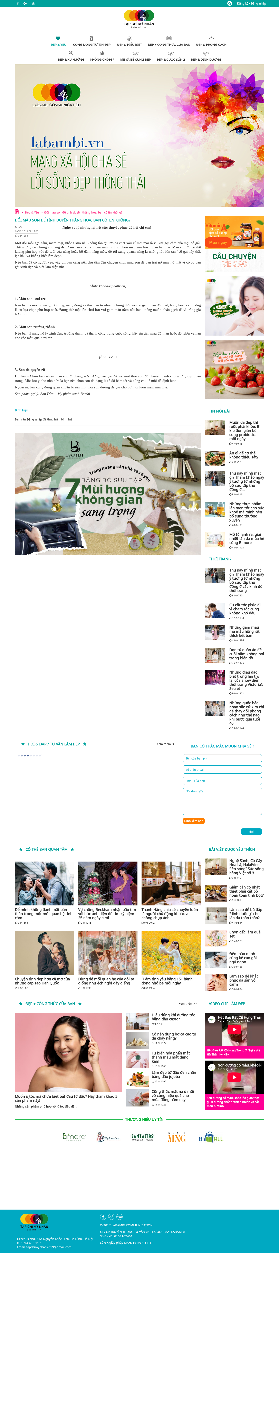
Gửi (251, 831)
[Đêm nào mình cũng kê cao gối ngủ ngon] (216, 960)
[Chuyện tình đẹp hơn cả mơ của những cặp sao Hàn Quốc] (44, 953)
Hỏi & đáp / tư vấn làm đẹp (54, 744)
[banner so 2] (234, 369)
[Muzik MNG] (174, 1137)
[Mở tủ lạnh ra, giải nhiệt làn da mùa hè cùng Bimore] (216, 539)
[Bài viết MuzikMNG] (234, 244)
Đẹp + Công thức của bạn (50, 1003)
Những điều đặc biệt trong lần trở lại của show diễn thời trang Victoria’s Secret (246, 680)
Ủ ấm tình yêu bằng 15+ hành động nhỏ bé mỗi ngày (167, 980)
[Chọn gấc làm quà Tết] (216, 938)
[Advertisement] (139, 1181)
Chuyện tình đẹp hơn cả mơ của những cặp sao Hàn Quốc (42, 980)
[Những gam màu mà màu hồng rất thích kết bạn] (216, 632)
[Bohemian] (105, 1137)
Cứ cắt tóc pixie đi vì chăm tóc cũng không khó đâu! (245, 608)
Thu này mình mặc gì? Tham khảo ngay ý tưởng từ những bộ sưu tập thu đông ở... (246, 481)
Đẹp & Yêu (32, 212)
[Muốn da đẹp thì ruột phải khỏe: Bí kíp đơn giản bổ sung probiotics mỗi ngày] (216, 427)
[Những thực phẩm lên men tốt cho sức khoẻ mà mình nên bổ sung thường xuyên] (216, 509)
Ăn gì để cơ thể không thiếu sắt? (243, 454)
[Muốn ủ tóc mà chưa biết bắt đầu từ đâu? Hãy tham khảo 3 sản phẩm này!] (68, 1052)
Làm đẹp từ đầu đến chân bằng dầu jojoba (174, 1074)
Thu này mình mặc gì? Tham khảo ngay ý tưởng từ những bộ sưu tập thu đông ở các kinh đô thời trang (246, 580)
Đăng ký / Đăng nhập (251, 3)
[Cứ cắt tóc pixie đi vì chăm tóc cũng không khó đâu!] (216, 610)
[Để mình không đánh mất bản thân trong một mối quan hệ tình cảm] (44, 883)
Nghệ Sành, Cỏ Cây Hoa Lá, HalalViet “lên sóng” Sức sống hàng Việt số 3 (246, 866)
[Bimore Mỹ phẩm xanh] (71, 1137)
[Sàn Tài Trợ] (139, 1137)
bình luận (67, 419)
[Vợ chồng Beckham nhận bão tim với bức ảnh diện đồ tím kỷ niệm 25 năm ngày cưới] (107, 883)
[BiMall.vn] (208, 1137)
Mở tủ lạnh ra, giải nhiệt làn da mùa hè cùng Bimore (246, 538)
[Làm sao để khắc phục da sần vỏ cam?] (216, 982)
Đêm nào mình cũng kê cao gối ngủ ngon (243, 957)
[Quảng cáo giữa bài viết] (108, 494)
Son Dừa (47, 394)
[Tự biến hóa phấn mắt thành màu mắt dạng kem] (137, 1059)
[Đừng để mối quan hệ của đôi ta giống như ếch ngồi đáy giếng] (107, 953)
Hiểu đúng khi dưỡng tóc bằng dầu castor (173, 1016)
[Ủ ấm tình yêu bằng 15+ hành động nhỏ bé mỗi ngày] (171, 953)
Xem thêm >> (166, 744)
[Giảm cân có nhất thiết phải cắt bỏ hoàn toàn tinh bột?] (216, 893)
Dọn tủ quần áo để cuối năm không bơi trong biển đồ (246, 653)
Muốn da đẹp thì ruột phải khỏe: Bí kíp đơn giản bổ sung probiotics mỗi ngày (244, 430)
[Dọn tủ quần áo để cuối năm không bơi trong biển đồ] (216, 655)
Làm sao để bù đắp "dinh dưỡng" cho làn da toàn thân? (245, 913)
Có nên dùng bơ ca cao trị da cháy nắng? (174, 1036)
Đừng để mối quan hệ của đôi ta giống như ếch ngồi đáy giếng (106, 980)
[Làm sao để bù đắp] (216, 915)
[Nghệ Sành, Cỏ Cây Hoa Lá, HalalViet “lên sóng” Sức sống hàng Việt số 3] (216, 866)
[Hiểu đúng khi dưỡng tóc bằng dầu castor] (137, 1021)
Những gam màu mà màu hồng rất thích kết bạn (244, 631)
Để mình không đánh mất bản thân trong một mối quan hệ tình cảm (44, 913)
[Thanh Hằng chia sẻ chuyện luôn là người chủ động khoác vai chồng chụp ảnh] (171, 883)
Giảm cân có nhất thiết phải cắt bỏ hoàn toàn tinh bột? (246, 891)
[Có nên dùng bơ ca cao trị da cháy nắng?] (137, 1040)
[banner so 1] (234, 306)
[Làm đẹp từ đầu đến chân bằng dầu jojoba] (137, 1078)
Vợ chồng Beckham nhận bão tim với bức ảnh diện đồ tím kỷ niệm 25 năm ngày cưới (107, 913)
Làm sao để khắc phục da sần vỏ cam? (243, 980)
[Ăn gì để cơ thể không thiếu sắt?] (216, 458)
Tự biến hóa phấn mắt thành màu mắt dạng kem (171, 1057)
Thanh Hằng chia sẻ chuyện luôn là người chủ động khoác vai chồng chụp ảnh (170, 913)
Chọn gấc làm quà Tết (245, 934)
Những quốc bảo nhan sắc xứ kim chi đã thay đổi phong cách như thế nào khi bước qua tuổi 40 (246, 713)
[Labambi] (139, 19)
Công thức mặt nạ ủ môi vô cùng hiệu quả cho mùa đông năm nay (173, 1095)
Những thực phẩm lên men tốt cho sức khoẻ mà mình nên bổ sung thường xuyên (246, 512)
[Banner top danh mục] (139, 135)
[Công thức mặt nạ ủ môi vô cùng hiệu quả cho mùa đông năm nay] (137, 1097)
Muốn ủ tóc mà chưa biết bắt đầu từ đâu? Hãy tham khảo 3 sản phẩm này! (66, 1098)
